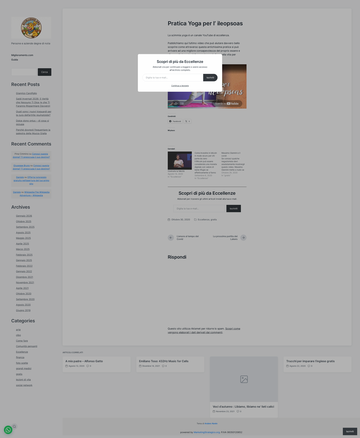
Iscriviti (210, 77)
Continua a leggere (180, 85)
